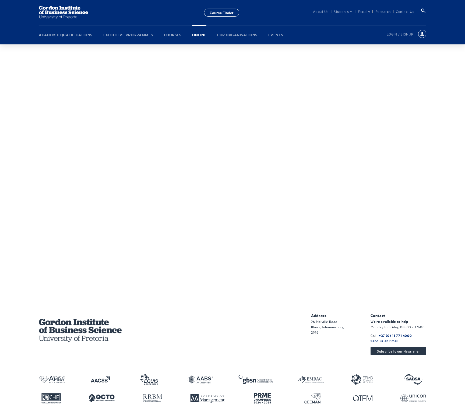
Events (275, 33)
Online (199, 33)
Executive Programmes (128, 33)
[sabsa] (413, 379)
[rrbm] (152, 398)
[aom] (207, 398)
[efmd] (362, 379)
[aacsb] (100, 379)
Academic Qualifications (66, 33)
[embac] (311, 379)
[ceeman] (312, 398)
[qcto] (102, 398)
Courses (173, 33)
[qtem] (362, 398)
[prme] (262, 398)
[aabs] (200, 379)
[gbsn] (255, 379)
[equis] (149, 379)
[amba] (52, 379)
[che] (51, 398)
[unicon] (413, 398)
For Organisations (237, 33)
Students (344, 11)
